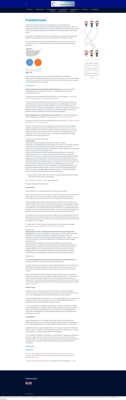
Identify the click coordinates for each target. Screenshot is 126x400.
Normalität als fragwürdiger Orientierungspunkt (38, 361)
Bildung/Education (74, 9)
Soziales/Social (94, 9)
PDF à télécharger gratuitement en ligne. (36, 180)
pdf (72, 252)
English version (29, 284)
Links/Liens (72, 11)
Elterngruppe (88, 68)
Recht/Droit (52, 11)
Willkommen (29, 9)
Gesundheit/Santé (63, 9)
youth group (95, 65)
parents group (94, 70)
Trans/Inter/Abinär (39, 9)
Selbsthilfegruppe (89, 73)
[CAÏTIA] (63, 3)
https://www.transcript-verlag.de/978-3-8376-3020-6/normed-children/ (45, 226)
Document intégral (52, 117)
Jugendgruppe (89, 63)
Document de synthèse (66, 117)
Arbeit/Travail (85, 9)
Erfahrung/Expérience (51, 9)
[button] (26, 3)
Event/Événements (62, 11)
